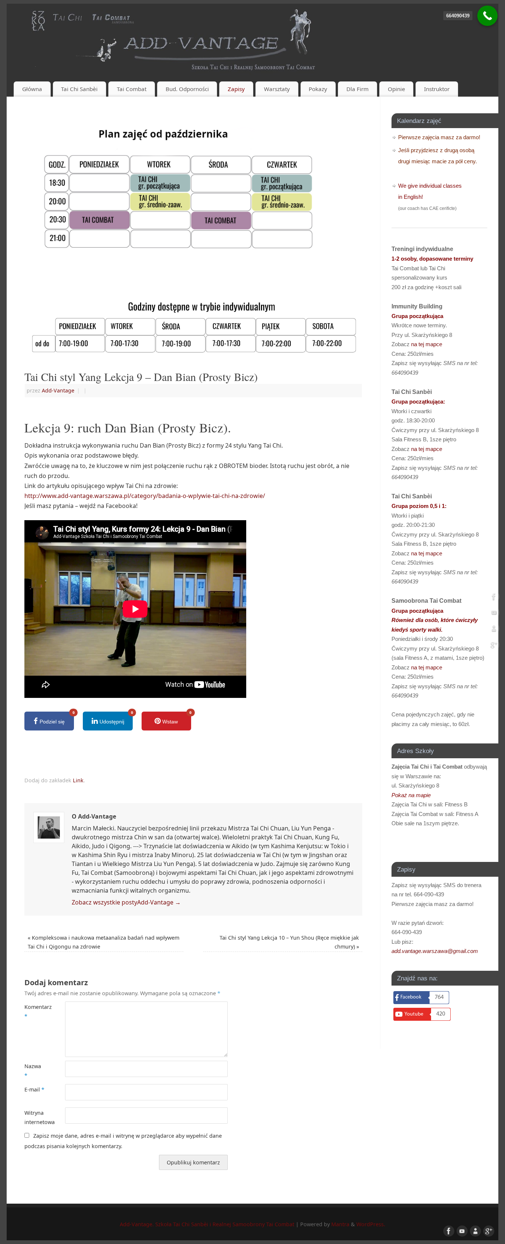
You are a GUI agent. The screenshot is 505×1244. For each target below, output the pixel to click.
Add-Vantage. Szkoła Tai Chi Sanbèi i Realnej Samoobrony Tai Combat (207, 1224)
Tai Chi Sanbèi (79, 89)
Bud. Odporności (187, 89)
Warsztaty (277, 89)
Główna (32, 89)
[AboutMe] (493, 630)
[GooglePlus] (493, 646)
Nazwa (32, 1071)
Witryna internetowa (34, 1117)
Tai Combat (131, 89)
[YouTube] (493, 614)
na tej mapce (426, 344)
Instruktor (437, 89)
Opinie (396, 89)
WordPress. (370, 1224)
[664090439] (487, 16)
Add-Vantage (58, 390)
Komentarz (34, 1011)
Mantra (340, 1224)
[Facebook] (493, 598)
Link (78, 780)
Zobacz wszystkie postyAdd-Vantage (126, 902)
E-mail (34, 1089)
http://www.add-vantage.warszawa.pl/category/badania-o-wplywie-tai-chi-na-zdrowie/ (144, 496)
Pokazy (318, 89)
